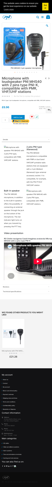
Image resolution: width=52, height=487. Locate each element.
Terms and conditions (9, 402)
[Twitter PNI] (5, 466)
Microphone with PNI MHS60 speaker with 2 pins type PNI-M (13, 351)
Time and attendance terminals (12, 454)
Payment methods (8, 394)
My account (6, 387)
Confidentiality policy (9, 405)
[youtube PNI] (9, 466)
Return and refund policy (10, 390)
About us (5, 379)
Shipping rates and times (10, 398)
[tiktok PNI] (15, 466)
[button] (47, 27)
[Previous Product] (46, 78)
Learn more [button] (9, 9)
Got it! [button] (45, 6)
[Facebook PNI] (3, 466)
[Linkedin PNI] (7, 466)
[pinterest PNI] (13, 466)
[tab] (26, 139)
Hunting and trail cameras (10, 458)
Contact (5, 383)
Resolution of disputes (9, 409)
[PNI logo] (7, 17)
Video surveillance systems (11, 447)
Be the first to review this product (27, 96)
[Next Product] (49, 78)
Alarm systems (7, 450)
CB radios (6, 443)
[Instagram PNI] (11, 466)
